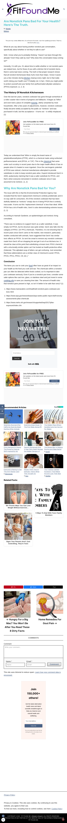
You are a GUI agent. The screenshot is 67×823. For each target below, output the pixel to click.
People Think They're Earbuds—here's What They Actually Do (31, 472)
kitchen (27, 78)
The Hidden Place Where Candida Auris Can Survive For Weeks (53, 427)
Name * (9, 661)
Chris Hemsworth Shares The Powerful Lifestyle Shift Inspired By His (12, 449)
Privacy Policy (9, 795)
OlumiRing (48, 475)
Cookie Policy (56, 809)
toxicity (34, 103)
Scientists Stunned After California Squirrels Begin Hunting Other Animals (12, 427)
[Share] (2, 406)
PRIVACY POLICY (37, 816)
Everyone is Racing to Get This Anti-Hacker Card (13, 470)
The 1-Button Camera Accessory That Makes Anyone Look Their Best (52, 472)
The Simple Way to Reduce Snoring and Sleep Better (53, 448)
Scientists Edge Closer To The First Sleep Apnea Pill (33, 426)
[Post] (2, 416)
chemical (47, 161)
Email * (29, 661)
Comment (7, 644)
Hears (26, 475)
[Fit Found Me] (33, 9)
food (31, 266)
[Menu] (2, 9)
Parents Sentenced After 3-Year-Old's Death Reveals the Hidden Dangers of (33, 449)
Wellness (6, 31)
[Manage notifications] (63, 819)
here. (38, 42)
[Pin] (2, 411)
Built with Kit (33, 364)
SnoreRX (48, 451)
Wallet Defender (9, 473)
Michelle (8, 28)
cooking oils (9, 280)
